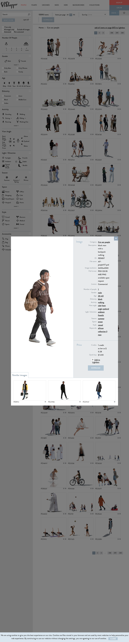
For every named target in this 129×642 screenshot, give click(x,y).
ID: (96, 258)
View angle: (93, 305)
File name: (93, 261)
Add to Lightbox (96, 361)
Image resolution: (91, 268)
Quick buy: (93, 355)
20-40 (101, 296)
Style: (95, 325)
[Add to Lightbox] (45, 401)
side (99, 305)
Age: (95, 296)
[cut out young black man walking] (64, 390)
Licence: (94, 284)
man (99, 334)
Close (113, 638)
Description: (92, 245)
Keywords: (93, 328)
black (100, 299)
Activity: (94, 302)
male (100, 292)
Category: (93, 242)
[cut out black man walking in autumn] (99, 390)
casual (100, 325)
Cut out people (104, 242)
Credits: (94, 345)
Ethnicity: (93, 299)
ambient (101, 312)
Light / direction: (91, 312)
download (95, 368)
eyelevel (106, 308)
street (100, 321)
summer (101, 318)
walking (101, 302)
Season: (94, 318)
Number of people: (90, 289)
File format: (93, 271)
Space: (94, 321)
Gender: (94, 292)
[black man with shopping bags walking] (29, 390)
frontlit (101, 315)
